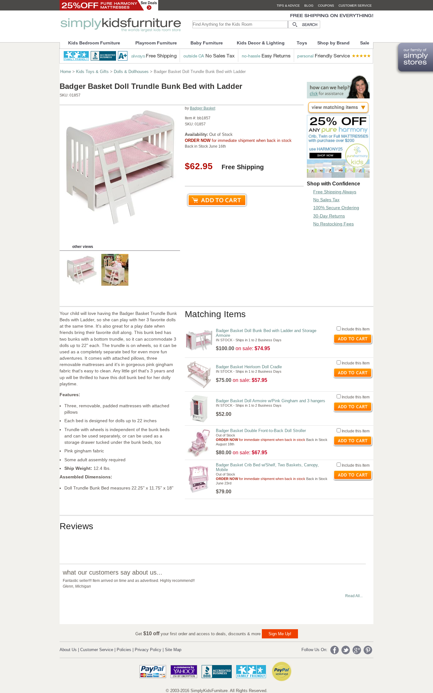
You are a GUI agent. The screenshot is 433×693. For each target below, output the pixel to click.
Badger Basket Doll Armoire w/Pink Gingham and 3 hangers (270, 400)
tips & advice (288, 5)
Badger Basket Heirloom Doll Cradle (249, 366)
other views (82, 246)
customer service (355, 5)
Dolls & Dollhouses (131, 71)
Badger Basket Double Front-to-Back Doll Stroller (261, 430)
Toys (302, 42)
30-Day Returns (329, 215)
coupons (326, 5)
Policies (124, 649)
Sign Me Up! (279, 633)
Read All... (354, 596)
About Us (68, 649)
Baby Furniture (207, 42)
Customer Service (96, 649)
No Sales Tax (326, 199)
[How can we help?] (338, 96)
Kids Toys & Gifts (92, 71)
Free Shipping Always (334, 191)
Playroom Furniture (156, 42)
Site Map (173, 649)
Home (65, 71)
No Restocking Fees (333, 223)
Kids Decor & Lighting (261, 42)
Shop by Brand (333, 42)
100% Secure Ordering (336, 207)
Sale (364, 42)
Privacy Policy (148, 649)
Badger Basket (202, 108)
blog (308, 5)
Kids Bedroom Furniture (94, 42)
